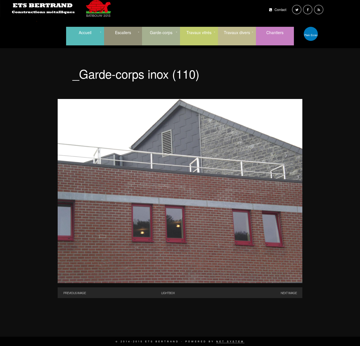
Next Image (289, 292)
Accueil (85, 32)
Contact (280, 9)
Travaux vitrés (199, 32)
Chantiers (275, 32)
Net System (230, 341)
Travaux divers (237, 32)
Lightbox (168, 292)
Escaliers (123, 32)
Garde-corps (161, 32)
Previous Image (74, 292)
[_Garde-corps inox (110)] (180, 281)
